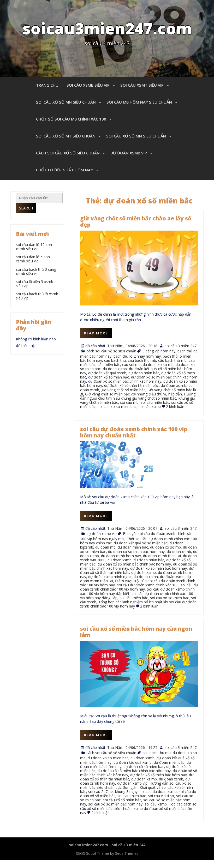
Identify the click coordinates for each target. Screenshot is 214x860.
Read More (96, 333)
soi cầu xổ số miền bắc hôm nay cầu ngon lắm (136, 632)
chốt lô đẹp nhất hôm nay (64, 169)
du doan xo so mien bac (108, 757)
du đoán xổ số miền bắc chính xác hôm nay (124, 381)
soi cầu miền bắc (155, 402)
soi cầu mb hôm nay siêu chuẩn (139, 102)
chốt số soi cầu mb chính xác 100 (71, 119)
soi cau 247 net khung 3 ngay (113, 791)
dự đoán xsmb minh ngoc (110, 576)
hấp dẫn (175, 394)
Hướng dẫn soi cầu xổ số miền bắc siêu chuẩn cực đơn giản (135, 785)
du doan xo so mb (158, 364)
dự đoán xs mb (173, 385)
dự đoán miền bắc (143, 372)
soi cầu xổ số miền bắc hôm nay (115, 804)
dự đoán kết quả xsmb (107, 372)
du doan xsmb (115, 368)
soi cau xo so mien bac (117, 406)
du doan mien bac (133, 547)
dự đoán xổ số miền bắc (108, 377)
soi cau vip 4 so (161, 795)
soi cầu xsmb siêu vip (88, 85)
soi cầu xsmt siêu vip (142, 85)
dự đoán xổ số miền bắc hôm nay (158, 568)
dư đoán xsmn (172, 576)
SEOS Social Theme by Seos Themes (107, 853)
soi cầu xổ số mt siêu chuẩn (66, 136)
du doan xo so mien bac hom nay (136, 551)
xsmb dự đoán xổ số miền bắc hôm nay (136, 810)
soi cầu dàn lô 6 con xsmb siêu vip (33, 258)
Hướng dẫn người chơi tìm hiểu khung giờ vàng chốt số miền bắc (137, 396)
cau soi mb (131, 364)
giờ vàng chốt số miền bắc (123, 389)
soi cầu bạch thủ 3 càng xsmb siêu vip (36, 271)
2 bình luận (175, 406)
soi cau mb (129, 402)
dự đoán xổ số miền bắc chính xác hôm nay (134, 564)
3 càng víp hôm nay (158, 350)
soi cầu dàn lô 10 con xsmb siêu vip (34, 246)
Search (26, 208)
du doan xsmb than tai (162, 555)
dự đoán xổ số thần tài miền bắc (131, 385)
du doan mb (105, 547)
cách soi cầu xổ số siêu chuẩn (68, 152)
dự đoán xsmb (143, 572)
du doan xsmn (120, 559)
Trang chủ (47, 85)
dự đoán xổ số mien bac (143, 766)
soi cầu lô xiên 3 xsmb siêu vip (34, 283)
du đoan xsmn (146, 576)
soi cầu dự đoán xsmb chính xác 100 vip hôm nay (139, 587)
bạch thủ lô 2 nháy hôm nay (137, 356)
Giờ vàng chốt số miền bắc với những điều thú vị (125, 394)
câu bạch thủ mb (172, 360)
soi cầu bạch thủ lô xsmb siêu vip (37, 295)
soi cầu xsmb (150, 406)
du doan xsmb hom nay (121, 555)
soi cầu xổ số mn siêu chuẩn (66, 102)
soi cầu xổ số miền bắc (122, 799)
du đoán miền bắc (149, 559)
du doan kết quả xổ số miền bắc (141, 542)
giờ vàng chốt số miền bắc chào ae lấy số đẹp (135, 221)
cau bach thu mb (142, 360)
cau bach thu (115, 360)
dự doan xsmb (179, 551)
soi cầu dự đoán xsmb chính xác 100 (148, 584)
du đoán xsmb (171, 779)
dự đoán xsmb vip (128, 152)
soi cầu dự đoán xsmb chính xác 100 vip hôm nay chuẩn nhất (133, 432)
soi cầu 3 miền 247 (181, 345)
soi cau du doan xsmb (158, 791)
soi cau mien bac (131, 795)
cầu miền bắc (109, 364)
